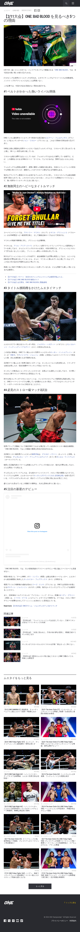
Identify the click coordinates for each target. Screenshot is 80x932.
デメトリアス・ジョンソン (28, 355)
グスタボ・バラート (49, 454)
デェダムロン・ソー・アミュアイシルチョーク (30, 457)
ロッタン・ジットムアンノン (61, 352)
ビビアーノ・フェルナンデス (56, 138)
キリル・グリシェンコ (58, 232)
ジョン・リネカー (29, 141)
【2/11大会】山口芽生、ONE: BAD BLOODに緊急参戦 (27, 282)
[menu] (73, 3)
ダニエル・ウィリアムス (65, 457)
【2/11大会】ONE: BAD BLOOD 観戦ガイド (23, 280)
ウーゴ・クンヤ (38, 585)
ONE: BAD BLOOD (61, 70)
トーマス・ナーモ (20, 598)
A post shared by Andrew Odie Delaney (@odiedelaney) (37, 561)
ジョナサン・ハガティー (46, 344)
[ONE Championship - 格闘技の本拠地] (9, 3)
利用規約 (73, 921)
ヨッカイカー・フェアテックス (35, 579)
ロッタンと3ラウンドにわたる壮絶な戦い (49, 476)
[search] (66, 3)
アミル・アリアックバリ (23, 246)
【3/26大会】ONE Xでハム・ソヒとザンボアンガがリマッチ (34, 606)
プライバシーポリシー (59, 921)
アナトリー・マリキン (32, 232)
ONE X (12, 355)
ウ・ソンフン (34, 577)
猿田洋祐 (35, 454)
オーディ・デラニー (67, 595)
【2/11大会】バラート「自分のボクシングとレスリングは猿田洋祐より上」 (35, 277)
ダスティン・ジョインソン (17, 587)
